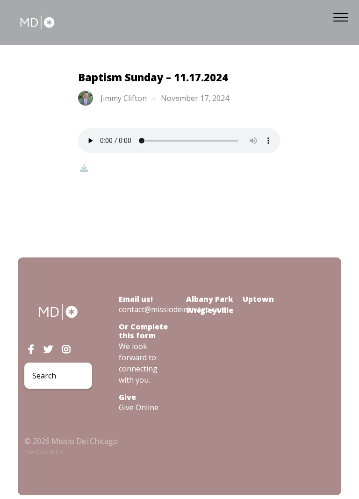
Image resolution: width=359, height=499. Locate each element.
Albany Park (209, 299)
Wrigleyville (209, 310)
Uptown (258, 299)
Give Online (138, 407)
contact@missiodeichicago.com (172, 309)
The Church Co (43, 452)
